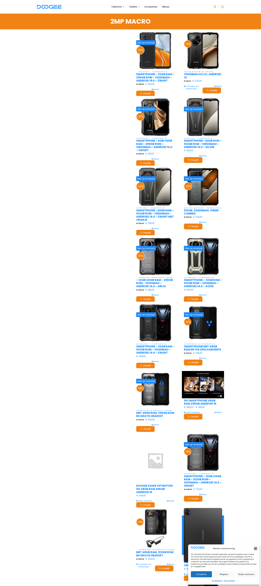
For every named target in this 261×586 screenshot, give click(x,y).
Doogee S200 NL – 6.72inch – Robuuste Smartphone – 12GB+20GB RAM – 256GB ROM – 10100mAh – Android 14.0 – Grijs (155, 280)
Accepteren (201, 574)
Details (156, 89)
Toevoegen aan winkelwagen (192, 87)
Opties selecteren (193, 412)
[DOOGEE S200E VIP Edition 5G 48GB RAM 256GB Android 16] (155, 460)
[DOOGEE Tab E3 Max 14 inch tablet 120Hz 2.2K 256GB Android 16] (203, 535)
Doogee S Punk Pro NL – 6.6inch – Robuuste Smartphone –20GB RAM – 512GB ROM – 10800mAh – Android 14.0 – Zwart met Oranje (155, 212)
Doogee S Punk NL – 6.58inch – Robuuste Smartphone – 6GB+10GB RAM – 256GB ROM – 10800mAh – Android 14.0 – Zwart (154, 142)
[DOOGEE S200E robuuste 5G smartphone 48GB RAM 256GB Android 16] (203, 384)
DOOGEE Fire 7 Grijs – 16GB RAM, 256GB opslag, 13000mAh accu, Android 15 (203, 72)
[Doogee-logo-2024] (49, 5)
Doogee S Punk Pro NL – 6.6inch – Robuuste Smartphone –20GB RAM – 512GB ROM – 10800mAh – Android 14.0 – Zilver (203, 141)
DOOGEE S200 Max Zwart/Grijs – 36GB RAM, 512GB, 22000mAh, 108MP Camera (202, 208)
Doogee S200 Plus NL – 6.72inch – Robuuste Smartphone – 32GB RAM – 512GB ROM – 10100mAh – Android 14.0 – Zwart (155, 346)
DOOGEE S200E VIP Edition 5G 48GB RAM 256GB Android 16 (154, 489)
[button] (255, 548)
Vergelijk (147, 93)
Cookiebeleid (217, 580)
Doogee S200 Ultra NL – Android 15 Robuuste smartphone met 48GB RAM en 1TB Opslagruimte (202, 345)
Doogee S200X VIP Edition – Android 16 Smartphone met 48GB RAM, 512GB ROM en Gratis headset (155, 550)
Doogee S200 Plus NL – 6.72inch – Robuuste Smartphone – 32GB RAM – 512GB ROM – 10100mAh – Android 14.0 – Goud (203, 280)
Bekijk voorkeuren (246, 574)
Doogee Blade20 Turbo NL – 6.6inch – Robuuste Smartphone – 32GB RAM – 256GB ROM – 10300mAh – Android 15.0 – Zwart (155, 74)
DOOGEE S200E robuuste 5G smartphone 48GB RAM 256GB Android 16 (201, 400)
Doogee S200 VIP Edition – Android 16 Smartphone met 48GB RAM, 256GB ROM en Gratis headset (155, 411)
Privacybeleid (229, 580)
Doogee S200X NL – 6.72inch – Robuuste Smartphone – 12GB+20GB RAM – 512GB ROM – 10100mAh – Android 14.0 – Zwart (203, 478)
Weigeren (224, 574)
